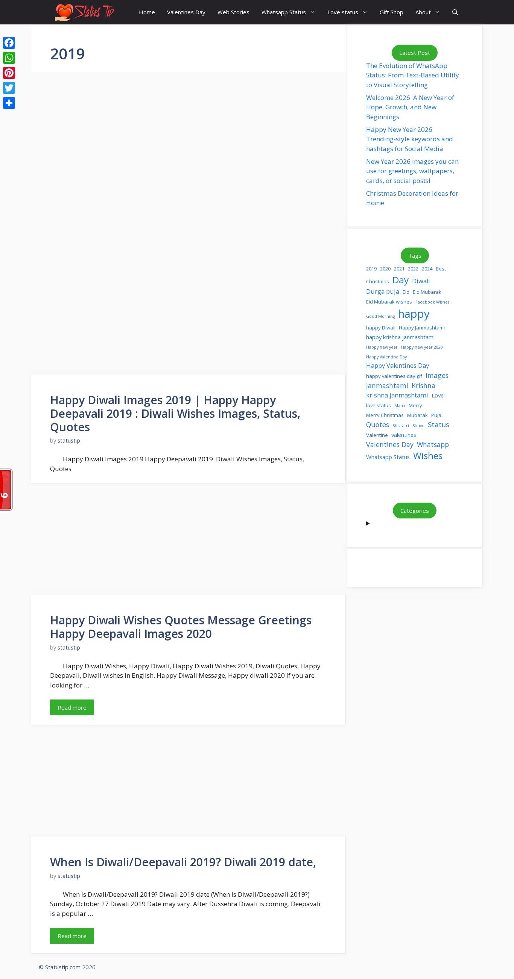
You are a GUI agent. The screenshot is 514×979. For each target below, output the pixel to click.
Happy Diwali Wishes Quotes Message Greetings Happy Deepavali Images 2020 (181, 626)
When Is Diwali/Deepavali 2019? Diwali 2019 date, (183, 862)
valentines (403, 434)
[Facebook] (9, 42)
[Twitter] (9, 87)
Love (438, 395)
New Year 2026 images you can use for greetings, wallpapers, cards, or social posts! (412, 171)
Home (147, 12)
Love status (342, 12)
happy (414, 313)
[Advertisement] (188, 169)
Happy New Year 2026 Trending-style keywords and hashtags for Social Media (409, 139)
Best (441, 268)
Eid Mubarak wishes (389, 301)
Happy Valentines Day (397, 365)
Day (400, 279)
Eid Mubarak (427, 292)
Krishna (423, 385)
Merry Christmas (385, 415)
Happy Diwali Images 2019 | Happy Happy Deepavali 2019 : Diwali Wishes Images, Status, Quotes (175, 413)
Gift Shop (391, 12)
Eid (406, 292)
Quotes (377, 424)
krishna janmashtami (397, 395)
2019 (371, 268)
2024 (427, 268)
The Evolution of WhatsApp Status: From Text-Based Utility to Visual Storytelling (412, 75)
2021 (399, 268)
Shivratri (400, 425)
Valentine (377, 435)
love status (378, 405)
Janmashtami (387, 385)
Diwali (421, 280)
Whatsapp (433, 444)
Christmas (377, 281)
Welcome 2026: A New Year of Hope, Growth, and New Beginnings (410, 107)
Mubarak (417, 415)
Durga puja (382, 291)
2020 (385, 268)
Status (438, 424)
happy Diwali (380, 327)
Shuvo (418, 425)
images (437, 375)
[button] (455, 12)
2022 (413, 268)
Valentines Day (186, 12)
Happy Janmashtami (422, 327)
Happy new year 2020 (422, 347)
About (423, 12)
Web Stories (233, 12)
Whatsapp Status (284, 12)
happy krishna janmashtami (400, 337)
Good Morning (380, 316)
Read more (72, 707)
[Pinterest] (9, 72)
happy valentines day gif (394, 376)
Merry (415, 405)
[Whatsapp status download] (84, 12)
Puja (436, 415)
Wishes (428, 456)
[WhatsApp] (9, 57)
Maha (399, 405)
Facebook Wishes (432, 302)
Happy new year (382, 347)
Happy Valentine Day (386, 357)
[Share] (9, 102)
